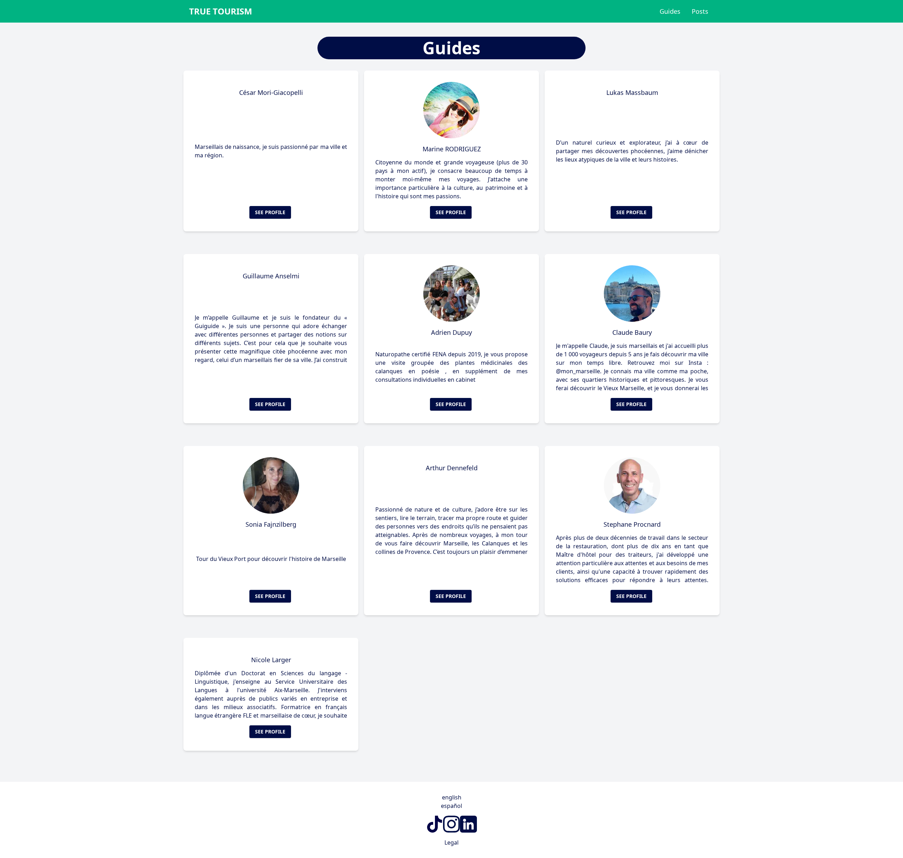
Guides (670, 11)
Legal (451, 842)
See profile (270, 212)
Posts (700, 11)
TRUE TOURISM (220, 11)
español (451, 806)
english (451, 797)
